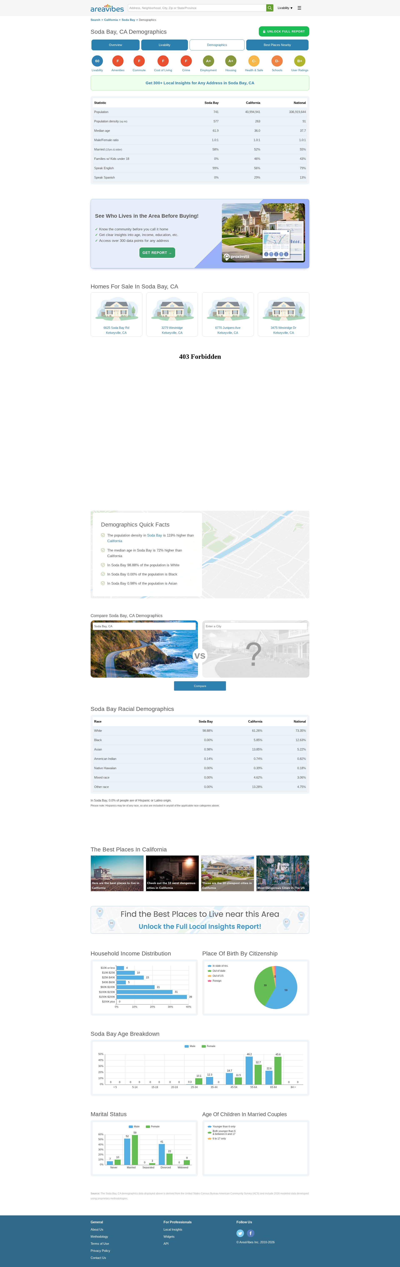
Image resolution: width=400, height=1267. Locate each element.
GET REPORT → (157, 253)
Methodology (99, 1236)
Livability (283, 8)
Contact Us (98, 1258)
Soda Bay (128, 19)
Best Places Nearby (277, 45)
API (166, 1243)
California (111, 19)
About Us (97, 1229)
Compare (200, 686)
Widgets (169, 1236)
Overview (115, 45)
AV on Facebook (250, 1233)
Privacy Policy (100, 1250)
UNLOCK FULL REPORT (286, 31)
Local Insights (173, 1229)
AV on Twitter (240, 1233)
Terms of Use (100, 1243)
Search (95, 19)
